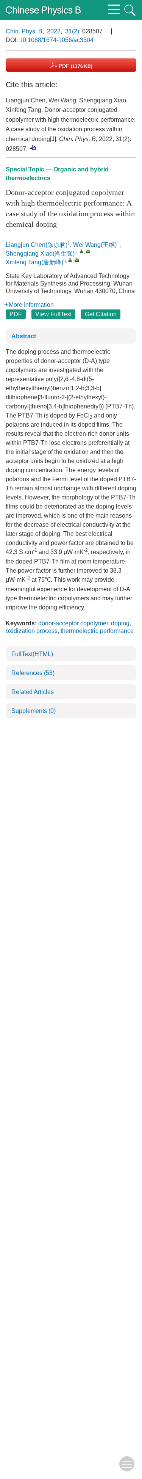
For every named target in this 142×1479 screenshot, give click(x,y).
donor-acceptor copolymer (73, 623)
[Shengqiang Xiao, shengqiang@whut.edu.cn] (82, 251)
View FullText (53, 314)
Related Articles (32, 692)
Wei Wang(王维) (95, 245)
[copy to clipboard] (32, 147)
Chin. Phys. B (24, 31)
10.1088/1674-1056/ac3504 (56, 40)
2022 (54, 31)
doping (120, 623)
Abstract (23, 336)
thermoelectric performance (97, 631)
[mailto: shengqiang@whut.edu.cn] (88, 251)
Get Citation (101, 314)
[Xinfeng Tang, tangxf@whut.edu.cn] (70, 260)
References (33, 673)
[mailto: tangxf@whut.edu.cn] (77, 260)
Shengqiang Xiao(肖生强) (40, 253)
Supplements (33, 711)
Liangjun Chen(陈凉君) (36, 245)
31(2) (72, 31)
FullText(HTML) (32, 654)
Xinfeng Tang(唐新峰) (34, 262)
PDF (74, 66)
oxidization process (32, 631)
